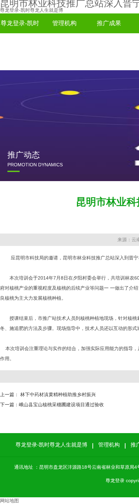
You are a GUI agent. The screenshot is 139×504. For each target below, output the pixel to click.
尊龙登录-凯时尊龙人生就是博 (31, 10)
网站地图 (9, 500)
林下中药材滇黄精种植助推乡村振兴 (58, 394)
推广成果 (109, 23)
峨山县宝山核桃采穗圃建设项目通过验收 (61, 404)
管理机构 (64, 23)
